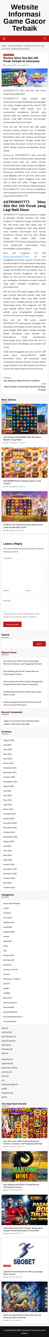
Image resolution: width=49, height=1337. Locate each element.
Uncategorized (8, 55)
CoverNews (35, 1330)
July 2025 (7, 791)
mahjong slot (8, 922)
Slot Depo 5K (8, 960)
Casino (6, 908)
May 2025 (7, 800)
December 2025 (10, 768)
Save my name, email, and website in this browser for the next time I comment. (21, 615)
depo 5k (5, 1028)
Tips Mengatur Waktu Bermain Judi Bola (21, 379)
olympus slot (7, 1071)
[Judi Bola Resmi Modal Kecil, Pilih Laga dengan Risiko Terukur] (25, 1253)
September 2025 (10, 782)
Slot (5, 951)
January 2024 (8, 864)
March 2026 (8, 763)
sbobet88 (7, 941)
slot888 (6, 993)
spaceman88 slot (10, 1012)
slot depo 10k (7, 1049)
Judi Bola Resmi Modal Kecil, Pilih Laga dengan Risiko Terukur (22, 693)
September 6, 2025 (16, 486)
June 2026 (7, 749)
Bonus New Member (11, 903)
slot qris (6, 974)
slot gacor (7, 965)
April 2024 (7, 860)
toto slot (5, 1076)
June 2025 (7, 795)
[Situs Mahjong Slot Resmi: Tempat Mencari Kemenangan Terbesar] (25, 1166)
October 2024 (9, 832)
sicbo (5, 946)
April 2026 (7, 759)
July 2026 (7, 745)
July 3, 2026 (14, 1320)
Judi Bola (7, 913)
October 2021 (9, 887)
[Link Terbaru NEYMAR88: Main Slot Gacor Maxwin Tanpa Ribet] (25, 419)
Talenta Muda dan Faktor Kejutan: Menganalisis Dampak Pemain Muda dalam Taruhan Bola (23, 682)
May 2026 (7, 754)
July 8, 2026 (14, 1277)
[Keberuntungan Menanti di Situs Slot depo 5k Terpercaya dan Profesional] (25, 1297)
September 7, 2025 (16, 443)
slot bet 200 (8, 955)
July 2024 (7, 846)
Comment (8, 558)
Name (6, 590)
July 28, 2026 (15, 1190)
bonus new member (9, 1067)
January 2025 (8, 818)
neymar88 (7, 927)
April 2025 (7, 805)
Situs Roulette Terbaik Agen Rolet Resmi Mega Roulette (25, 387)
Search (5, 634)
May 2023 (7, 883)
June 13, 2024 (21, 65)
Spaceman (7, 998)
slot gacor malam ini (10, 1084)
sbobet (6, 936)
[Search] (44, 38)
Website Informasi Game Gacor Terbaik (24, 17)
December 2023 (10, 869)
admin (7, 443)
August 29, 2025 (16, 530)
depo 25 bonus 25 (9, 1036)
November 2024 (10, 828)
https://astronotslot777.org (16, 256)
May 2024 (7, 855)
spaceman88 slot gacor (12, 1017)
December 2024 (10, 823)
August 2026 (8, 740)
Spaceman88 (8, 1007)
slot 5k (4, 1097)
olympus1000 (9, 932)
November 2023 (10, 874)
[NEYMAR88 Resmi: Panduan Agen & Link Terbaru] (25, 463)
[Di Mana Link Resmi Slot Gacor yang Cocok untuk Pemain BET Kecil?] (25, 506)
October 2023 (9, 878)
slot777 (6, 984)
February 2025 (9, 814)
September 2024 (10, 837)
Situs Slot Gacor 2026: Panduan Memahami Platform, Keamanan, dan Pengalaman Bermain (22, 662)
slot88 (6, 988)
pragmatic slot (7, 1092)
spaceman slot (7, 1063)
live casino (7, 917)
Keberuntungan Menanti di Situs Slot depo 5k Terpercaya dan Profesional (22, 703)
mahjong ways (7, 1059)
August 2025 (8, 786)
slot (3, 1080)
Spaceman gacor (10, 1002)
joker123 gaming (8, 1040)
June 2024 (7, 851)
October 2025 (9, 777)
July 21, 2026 (15, 1233)
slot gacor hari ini (10, 969)
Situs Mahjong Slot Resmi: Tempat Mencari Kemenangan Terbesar (21, 672)
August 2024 (8, 841)
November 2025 (10, 772)
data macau (6, 1044)
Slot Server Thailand (11, 979)
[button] (4, 38)
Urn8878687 (9, 65)
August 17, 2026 (16, 1146)
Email (29, 590)
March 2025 (8, 809)
